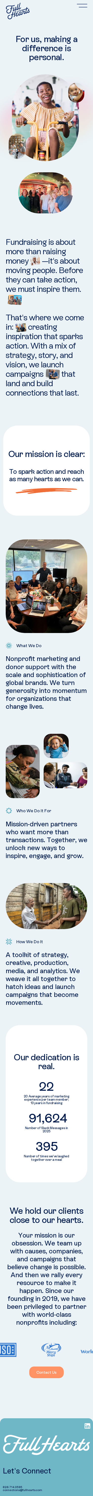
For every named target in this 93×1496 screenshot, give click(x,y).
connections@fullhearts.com (22, 1490)
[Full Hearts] (18, 11)
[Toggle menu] (82, 5)
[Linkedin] (87, 1426)
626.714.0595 (12, 1487)
